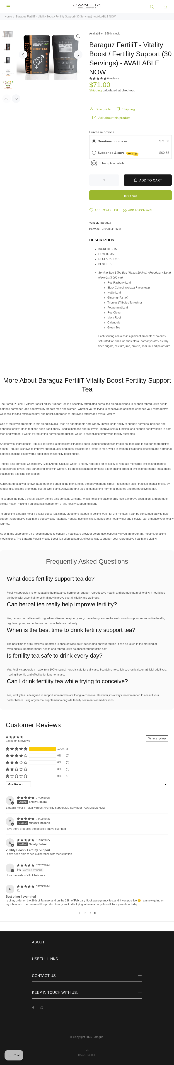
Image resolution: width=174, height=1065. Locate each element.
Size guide (103, 109)
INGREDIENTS (107, 249)
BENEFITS (104, 264)
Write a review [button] (157, 738)
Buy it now (130, 196)
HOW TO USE (107, 254)
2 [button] (85, 913)
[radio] (94, 141)
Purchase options (101, 132)
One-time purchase (112, 141)
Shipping (95, 90)
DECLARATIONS (108, 259)
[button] (98, 78)
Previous (23, 54)
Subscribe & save (118, 153)
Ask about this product (114, 118)
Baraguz (105, 222)
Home (8, 16)
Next (78, 54)
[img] (26, 797)
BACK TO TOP (87, 1055)
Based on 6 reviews (18, 740)
